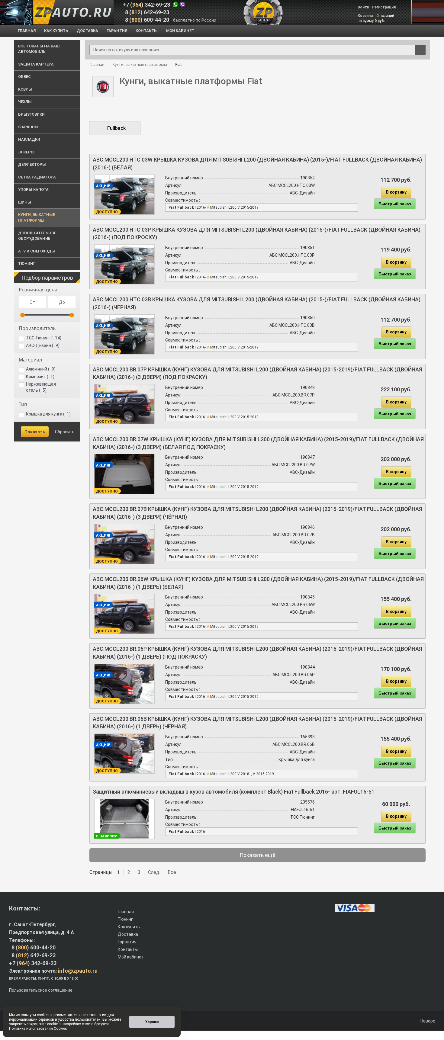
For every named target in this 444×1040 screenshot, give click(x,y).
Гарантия (127, 941)
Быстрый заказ (394, 203)
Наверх (427, 1021)
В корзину (396, 192)
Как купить (129, 926)
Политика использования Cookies (38, 1028)
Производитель (37, 328)
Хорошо (152, 1022)
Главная (126, 911)
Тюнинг (125, 919)
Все (172, 872)
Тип (23, 404)
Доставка (128, 934)
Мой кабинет (131, 957)
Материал (30, 359)
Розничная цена (38, 289)
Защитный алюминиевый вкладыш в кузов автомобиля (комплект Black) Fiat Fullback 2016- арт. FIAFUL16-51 (234, 791)
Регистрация (384, 7)
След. (154, 872)
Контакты (128, 949)
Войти (363, 7)
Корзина (366, 16)
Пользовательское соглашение (40, 990)
